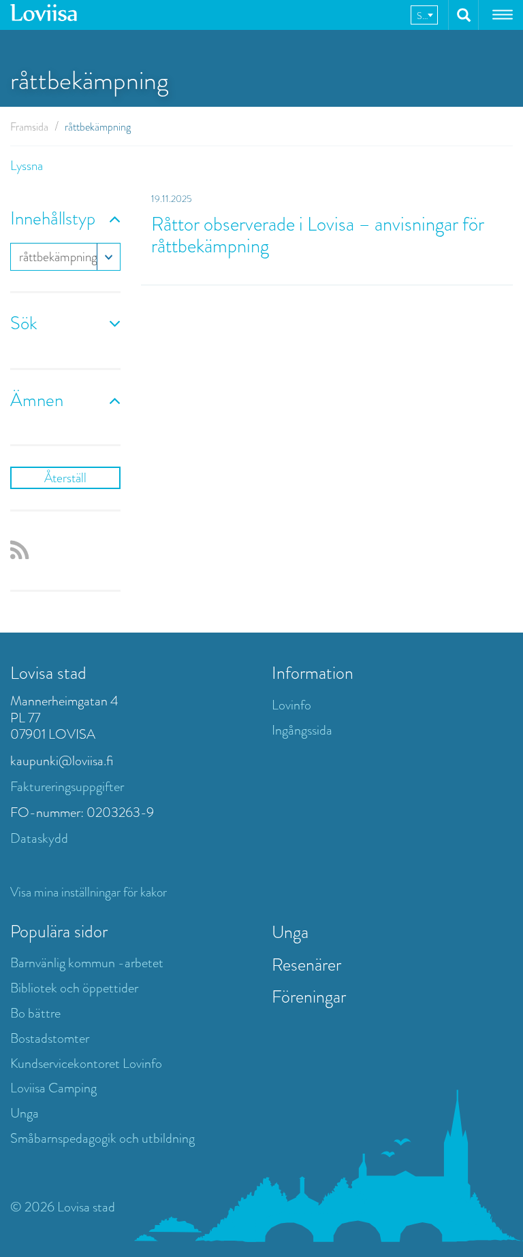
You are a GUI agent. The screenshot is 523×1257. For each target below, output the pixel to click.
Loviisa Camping (53, 1088)
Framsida (29, 127)
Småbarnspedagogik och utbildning (102, 1138)
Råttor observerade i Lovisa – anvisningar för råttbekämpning (317, 234)
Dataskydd (39, 838)
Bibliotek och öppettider (74, 988)
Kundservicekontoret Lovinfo (86, 1063)
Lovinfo (291, 705)
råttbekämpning (58, 257)
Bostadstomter (49, 1038)
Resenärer (306, 964)
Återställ (65, 478)
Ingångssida (302, 730)
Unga (24, 1113)
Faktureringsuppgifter (67, 787)
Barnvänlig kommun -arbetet (86, 963)
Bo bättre (35, 1013)
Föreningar (309, 996)
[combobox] (424, 14)
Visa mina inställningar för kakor (88, 892)
